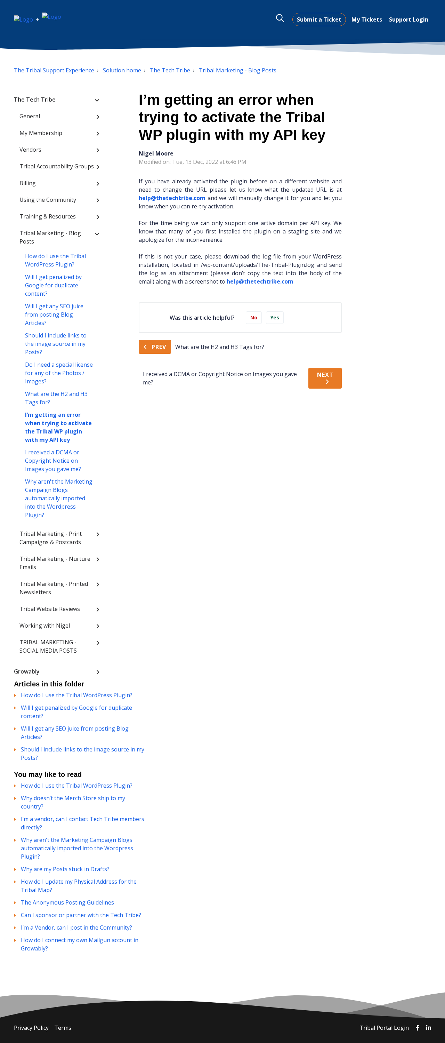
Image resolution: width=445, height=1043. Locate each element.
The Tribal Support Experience (54, 70)
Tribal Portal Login (384, 1028)
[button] (280, 18)
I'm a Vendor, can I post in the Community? (76, 927)
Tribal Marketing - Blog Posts (237, 70)
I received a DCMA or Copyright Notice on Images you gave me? (53, 460)
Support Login (408, 19)
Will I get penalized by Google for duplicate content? (53, 285)
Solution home (122, 70)
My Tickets (366, 19)
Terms (62, 1028)
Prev (159, 347)
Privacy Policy (31, 1028)
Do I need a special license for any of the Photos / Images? (59, 373)
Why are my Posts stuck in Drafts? (65, 869)
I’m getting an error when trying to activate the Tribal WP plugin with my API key (58, 427)
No (253, 317)
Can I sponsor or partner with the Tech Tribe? (81, 915)
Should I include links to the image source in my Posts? (56, 344)
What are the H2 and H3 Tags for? (56, 398)
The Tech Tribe (170, 70)
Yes (274, 317)
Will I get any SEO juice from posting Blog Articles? (54, 314)
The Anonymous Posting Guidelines (67, 902)
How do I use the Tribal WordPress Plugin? (55, 260)
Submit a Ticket (319, 19)
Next (325, 375)
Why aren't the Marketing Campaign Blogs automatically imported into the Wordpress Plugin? (58, 498)
